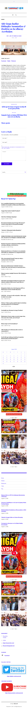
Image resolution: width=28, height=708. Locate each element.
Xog (2, 488)
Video (2, 486)
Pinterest (13, 61)
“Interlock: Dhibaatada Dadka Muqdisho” (11, 230)
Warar (2, 19)
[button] (16, 417)
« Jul (13, 366)
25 (6, 361)
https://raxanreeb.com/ (8, 643)
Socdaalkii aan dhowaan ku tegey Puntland (12, 310)
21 (17, 359)
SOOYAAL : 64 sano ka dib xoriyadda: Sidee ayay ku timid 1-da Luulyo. (13, 296)
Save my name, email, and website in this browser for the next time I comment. (13, 148)
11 (6, 357)
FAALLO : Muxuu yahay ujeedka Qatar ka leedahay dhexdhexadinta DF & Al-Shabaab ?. (13, 303)
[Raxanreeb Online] (14, 8)
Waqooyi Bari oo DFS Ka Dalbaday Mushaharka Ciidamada (13, 496)
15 (21, 357)
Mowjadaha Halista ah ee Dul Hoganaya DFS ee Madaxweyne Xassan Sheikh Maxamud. (13, 289)
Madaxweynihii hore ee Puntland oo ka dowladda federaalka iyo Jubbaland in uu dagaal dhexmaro (13, 252)
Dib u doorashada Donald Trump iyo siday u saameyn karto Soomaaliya (12, 259)
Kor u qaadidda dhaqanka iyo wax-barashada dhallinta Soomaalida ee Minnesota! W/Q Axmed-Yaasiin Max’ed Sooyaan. (13, 204)
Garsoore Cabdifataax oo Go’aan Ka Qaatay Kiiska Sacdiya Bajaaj (13, 503)
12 (10, 357)
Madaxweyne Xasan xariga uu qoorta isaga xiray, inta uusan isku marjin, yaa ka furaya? (13, 317)
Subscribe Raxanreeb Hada (14, 414)
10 (3, 357)
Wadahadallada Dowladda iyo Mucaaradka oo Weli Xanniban (13, 510)
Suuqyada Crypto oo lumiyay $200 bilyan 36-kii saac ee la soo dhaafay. (14, 116)
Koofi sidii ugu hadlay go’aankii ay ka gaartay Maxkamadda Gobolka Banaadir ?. (12, 338)
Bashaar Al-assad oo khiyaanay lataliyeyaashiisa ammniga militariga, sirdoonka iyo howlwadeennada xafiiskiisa (13, 244)
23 (24, 359)
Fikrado (2, 480)
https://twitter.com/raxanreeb (14, 676)
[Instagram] (15, 703)
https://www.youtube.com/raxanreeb (14, 693)
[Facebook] (11, 703)
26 (10, 361)
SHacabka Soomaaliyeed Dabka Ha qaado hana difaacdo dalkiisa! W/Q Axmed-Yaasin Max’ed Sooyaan (13, 281)
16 (24, 357)
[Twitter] (17, 703)
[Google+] (13, 703)
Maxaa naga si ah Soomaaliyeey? (9, 323)
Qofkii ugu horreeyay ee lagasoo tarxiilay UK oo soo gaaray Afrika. (14, 107)
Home (2, 478)
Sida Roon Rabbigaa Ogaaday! (9, 216)
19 (10, 359)
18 (6, 359)
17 (3, 359)
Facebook (3, 61)
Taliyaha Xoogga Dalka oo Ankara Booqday (12, 517)
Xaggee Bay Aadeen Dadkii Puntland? (10, 210)
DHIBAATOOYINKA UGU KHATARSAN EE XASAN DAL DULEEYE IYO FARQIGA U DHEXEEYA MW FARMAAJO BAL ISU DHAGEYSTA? (13, 237)
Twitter (8, 61)
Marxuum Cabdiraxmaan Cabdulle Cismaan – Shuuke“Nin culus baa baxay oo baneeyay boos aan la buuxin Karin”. (13, 266)
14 (17, 357)
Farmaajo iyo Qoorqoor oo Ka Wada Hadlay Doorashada (12, 524)
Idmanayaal (3, 483)
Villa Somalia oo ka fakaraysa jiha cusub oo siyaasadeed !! (12, 330)
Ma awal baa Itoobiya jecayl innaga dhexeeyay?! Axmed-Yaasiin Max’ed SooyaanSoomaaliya (13, 223)
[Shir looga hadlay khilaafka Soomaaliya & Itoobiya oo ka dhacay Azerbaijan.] (14, 48)
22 (21, 359)
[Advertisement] (12, 184)
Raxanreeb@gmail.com (8, 645)
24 (3, 361)
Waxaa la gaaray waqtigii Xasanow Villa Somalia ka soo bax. (13, 274)
